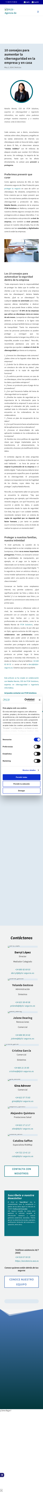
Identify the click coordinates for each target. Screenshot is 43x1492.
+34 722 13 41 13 (22, 1152)
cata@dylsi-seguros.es (22, 1156)
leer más (11, 847)
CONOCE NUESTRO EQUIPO (21, 1282)
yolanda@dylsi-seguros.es (22, 1005)
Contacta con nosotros (21, 1171)
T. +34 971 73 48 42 (11, 2)
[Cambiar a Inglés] (27, 2)
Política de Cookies (21, 1345)
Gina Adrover (22, 1086)
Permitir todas (21, 777)
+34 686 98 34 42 (22, 1035)
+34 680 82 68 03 (22, 969)
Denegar (21, 791)
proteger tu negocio (13, 188)
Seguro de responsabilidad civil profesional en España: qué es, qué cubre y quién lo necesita (21, 810)
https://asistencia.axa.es (27, 1261)
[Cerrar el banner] (39, 700)
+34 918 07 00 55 (23, 1257)
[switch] (37, 746)
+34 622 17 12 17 (22, 1125)
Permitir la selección (21, 784)
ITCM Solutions (26, 624)
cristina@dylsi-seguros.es (21, 1071)
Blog (21, 818)
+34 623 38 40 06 (22, 1002)
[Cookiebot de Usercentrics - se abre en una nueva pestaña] (26, 699)
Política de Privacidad (20, 1209)
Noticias (18, 67)
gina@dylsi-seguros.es (22, 1101)
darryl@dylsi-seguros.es (22, 973)
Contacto (21, 1340)
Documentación (21, 1353)
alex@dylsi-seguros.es (22, 1128)
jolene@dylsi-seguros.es (22, 1038)
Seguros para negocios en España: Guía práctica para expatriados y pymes (21, 870)
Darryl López (23, 952)
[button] (2, 1475)
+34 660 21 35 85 (21, 1067)
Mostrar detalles (29, 770)
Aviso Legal (21, 1343)
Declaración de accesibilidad (21, 1351)
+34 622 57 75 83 (22, 1097)
